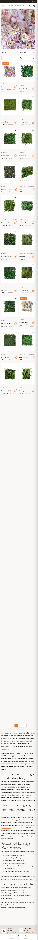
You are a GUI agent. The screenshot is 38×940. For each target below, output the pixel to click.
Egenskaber (23, 58)
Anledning (5, 58)
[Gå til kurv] (34, 6)
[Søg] (30, 6)
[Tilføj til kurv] (16, 87)
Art (14, 58)
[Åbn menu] (3, 6)
